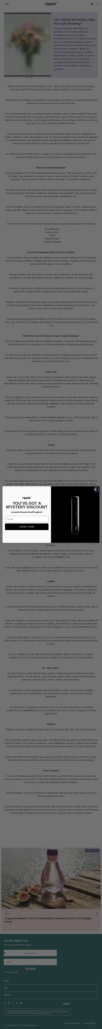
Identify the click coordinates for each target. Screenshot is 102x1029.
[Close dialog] (96, 489)
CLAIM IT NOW (26, 526)
